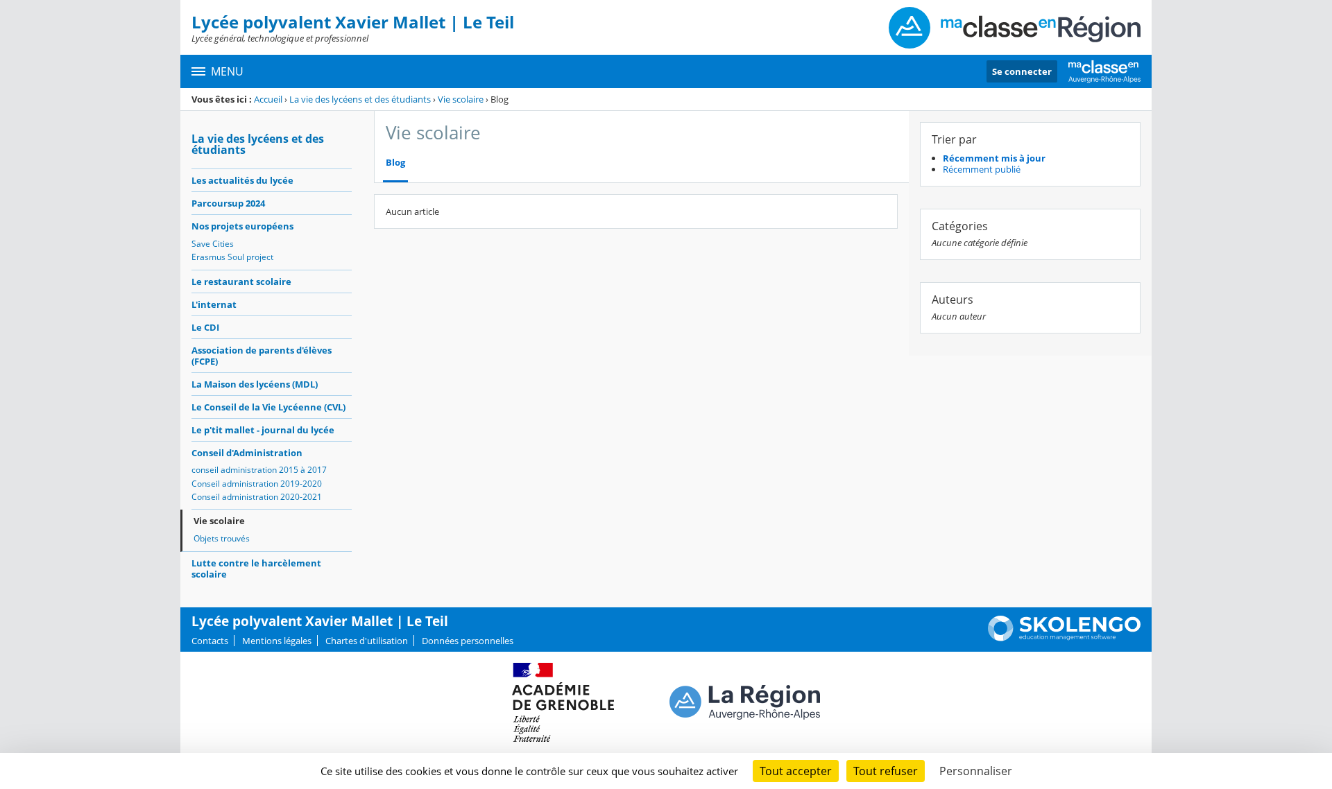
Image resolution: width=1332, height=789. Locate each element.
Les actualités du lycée (242, 180)
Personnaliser (975, 771)
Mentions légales (276, 640)
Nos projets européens (242, 226)
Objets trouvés (222, 538)
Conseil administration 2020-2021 (256, 497)
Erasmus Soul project (232, 257)
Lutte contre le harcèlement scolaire (256, 568)
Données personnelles (467, 640)
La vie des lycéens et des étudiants (360, 99)
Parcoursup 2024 (228, 203)
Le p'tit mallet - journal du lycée (262, 430)
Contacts (209, 640)
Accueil (268, 99)
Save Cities (212, 244)
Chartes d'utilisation (366, 640)
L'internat (214, 304)
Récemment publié (982, 169)
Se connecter (1022, 71)
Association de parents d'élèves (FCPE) (261, 355)
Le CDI (205, 327)
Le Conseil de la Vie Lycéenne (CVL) (268, 407)
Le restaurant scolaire (241, 281)
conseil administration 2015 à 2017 (259, 470)
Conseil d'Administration (246, 452)
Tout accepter (796, 771)
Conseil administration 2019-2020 (256, 483)
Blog (395, 162)
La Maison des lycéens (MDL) (254, 384)
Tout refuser (885, 771)
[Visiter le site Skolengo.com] (1064, 638)
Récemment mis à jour (994, 158)
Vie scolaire (461, 99)
